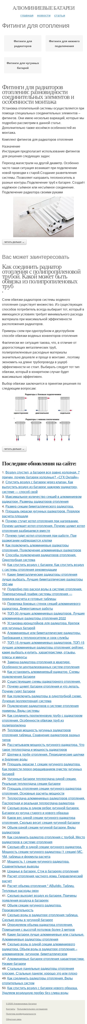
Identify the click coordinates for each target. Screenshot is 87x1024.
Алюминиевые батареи (44, 7)
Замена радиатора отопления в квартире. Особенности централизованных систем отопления (41, 664)
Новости (44, 15)
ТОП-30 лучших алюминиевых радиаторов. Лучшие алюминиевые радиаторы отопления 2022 (43, 615)
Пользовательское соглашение (32, 1008)
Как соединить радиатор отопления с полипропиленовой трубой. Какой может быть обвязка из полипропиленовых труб (41, 276)
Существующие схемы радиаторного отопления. (44, 681)
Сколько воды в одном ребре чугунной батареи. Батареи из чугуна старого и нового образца (40, 810)
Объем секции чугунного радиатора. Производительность (32, 907)
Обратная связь (13, 1019)
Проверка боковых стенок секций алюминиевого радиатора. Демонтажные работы (41, 606)
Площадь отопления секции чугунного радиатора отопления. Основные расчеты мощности (41, 791)
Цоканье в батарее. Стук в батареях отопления (43, 871)
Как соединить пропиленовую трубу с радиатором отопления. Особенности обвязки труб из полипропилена (42, 720)
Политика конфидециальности (21, 1013)
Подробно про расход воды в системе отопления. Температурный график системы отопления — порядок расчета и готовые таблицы (42, 594)
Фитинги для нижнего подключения (64, 43)
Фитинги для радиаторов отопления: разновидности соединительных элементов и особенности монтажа (38, 94)
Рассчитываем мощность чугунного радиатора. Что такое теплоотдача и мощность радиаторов (43, 747)
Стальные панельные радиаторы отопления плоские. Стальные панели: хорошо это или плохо (39, 971)
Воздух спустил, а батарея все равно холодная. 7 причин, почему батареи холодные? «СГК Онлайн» (41, 474)
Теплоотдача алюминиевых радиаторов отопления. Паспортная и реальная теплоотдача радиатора (43, 800)
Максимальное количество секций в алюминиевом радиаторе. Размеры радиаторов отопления (42, 499)
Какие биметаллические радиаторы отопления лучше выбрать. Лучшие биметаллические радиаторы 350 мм (42, 579)
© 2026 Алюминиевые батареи (21, 1003)
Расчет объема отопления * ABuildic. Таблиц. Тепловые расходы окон (38, 888)
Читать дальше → (14, 242)
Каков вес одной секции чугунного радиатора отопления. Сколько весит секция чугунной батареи (41, 820)
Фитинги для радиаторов (23, 43)
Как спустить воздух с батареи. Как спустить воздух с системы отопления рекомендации (43, 567)
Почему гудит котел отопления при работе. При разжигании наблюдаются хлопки (39, 538)
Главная (26, 15)
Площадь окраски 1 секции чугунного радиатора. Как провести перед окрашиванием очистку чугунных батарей (42, 769)
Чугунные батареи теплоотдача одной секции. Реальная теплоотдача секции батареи (39, 781)
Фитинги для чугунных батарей (23, 65)
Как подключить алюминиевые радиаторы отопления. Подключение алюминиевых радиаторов (41, 547)
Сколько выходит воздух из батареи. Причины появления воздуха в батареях (39, 898)
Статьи (59, 15)
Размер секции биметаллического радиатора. (39, 506)
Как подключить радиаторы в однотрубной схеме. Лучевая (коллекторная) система (42, 698)
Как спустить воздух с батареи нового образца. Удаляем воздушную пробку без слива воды (40, 990)
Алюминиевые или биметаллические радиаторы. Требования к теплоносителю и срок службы (41, 635)
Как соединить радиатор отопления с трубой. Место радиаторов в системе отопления (43, 839)
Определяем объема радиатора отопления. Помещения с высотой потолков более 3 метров (38, 927)
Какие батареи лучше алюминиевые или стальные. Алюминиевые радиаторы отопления (43, 937)
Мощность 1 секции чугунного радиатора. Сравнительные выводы (35, 864)
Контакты (10, 1008)
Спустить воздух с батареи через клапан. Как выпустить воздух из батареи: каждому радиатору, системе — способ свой (40, 487)
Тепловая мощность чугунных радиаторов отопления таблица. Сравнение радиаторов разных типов (41, 735)
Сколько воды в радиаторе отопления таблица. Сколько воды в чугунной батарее (40, 917)
